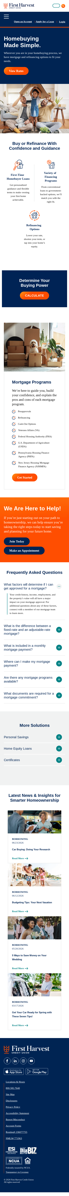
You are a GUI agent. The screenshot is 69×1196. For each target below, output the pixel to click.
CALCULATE (34, 295)
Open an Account (23, 21)
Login (62, 21)
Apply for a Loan (45, 21)
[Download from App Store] (14, 1071)
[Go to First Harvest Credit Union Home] (27, 1049)
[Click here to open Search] (62, 6)
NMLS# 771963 (14, 1138)
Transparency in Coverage (17, 1172)
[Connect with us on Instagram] (23, 1061)
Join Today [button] (16, 541)
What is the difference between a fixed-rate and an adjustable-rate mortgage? (27, 629)
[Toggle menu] (6, 16)
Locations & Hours (15, 1082)
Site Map (10, 1094)
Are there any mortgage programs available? (28, 679)
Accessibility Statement (17, 1113)
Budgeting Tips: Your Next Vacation (32, 902)
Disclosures (11, 1100)
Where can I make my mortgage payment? (27, 663)
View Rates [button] (16, 71)
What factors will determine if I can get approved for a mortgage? (28, 586)
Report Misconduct (15, 1119)
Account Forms (13, 1126)
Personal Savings (16, 737)
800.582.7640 (13, 1088)
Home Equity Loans (18, 748)
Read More (18, 858)
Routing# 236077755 (16, 1132)
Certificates (12, 760)
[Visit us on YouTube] (31, 1061)
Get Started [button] (24, 477)
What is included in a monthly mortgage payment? (25, 647)
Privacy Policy (13, 1107)
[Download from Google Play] (37, 1071)
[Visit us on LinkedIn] (15, 1061)
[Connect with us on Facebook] (7, 1061)
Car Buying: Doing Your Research (31, 849)
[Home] (19, 5)
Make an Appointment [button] (24, 550)
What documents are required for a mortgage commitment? (29, 695)
